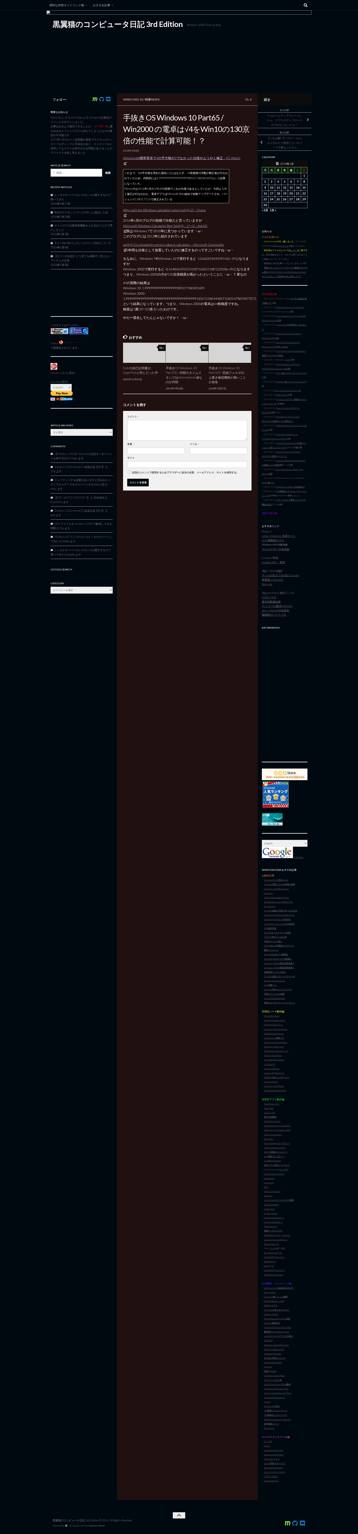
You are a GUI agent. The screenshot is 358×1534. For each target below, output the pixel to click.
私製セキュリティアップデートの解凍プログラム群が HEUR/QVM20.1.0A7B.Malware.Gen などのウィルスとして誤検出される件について (284, 272)
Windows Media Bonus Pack (276, 1345)
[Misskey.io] (94, 99)
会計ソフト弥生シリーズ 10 (277, 1165)
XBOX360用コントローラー (276, 1077)
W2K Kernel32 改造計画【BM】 (279, 1288)
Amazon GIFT (59, 373)
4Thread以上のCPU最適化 (276, 954)
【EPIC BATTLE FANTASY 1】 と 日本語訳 (79, 497)
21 (297, 193)
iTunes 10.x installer (273, 1134)
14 (297, 187)
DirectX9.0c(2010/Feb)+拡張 (277, 1318)
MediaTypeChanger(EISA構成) (277, 1384)
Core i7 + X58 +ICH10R (274, 1472)
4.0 (272, 1265)
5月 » (273, 210)
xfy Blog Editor (271, 1213)
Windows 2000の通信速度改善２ (279, 967)
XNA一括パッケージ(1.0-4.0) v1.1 (291, 373)
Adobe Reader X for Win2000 (277, 1125)
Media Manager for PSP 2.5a (276, 1143)
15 (304, 187)
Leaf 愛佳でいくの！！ (274, 1156)
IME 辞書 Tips (270, 985)
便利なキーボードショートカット (279, 1002)
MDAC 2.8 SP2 (270, 1305)
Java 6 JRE (268, 1108)
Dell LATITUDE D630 (273, 1467)
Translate (298, 857)
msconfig (268, 1366)
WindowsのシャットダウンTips (278, 902)
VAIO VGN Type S (271, 1459)
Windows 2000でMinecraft (276, 889)
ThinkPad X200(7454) (274, 1450)
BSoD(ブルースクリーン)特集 (277, 932)
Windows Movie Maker (274, 1375)
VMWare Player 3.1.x (273, 1024)
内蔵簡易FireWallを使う (275, 972)
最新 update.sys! (271, 950)
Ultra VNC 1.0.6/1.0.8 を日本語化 (279, 924)
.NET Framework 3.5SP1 (274, 1147)
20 (291, 193)
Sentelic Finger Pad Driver (275, 1042)
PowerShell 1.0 (270, 1226)
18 (278, 193)
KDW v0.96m (282, 395)
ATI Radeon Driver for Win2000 (290, 307)
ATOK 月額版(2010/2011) (275, 1152)
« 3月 (265, 210)
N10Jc (267, 1445)
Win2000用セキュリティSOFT (278, 989)
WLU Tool (268, 893)
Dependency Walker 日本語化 (277, 919)
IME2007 (268, 1340)
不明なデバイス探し (273, 941)
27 (291, 199)
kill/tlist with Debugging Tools (277, 1393)
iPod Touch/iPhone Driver (275, 1090)
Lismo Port (269, 1182)
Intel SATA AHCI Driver (274, 1059)
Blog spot (267, 584)
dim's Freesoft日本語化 (275, 610)
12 (284, 187)
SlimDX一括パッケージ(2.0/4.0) (290, 381)
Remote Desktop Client (274, 980)
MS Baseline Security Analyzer (277, 1419)
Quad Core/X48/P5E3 (274, 1454)
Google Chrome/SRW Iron (275, 1239)
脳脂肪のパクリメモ (274, 614)
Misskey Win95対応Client (276, 880)
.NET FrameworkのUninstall (276, 897)
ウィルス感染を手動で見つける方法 (280, 910)
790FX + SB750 (271, 1476)
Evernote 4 (269, 1139)
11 (278, 187)
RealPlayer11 (270, 1261)
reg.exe (267, 1401)
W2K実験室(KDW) (273, 540)
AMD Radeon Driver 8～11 (276, 1051)
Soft (281, 1169)
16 (265, 193)
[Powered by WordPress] (66, 1525)
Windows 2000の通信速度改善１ (279, 963)
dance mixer (269, 1178)
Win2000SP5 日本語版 (275, 549)
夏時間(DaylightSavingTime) (276, 1331)
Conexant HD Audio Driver (276, 1029)
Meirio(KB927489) (273, 1362)
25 (278, 199)
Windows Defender (272, 1353)
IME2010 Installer (272, 1121)
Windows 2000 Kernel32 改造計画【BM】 (79, 467)
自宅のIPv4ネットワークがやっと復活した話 (81, 212)
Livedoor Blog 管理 (273, 562)
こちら (294, 250)
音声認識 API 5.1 (271, 1423)
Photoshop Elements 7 (274, 1217)
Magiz (74, 458)
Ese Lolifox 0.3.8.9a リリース (288, 390)
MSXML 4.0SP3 (271, 1314)
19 (284, 193)
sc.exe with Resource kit (274, 1397)
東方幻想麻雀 (270, 1117)
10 (271, 187)
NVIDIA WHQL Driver (274, 1033)
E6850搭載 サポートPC (275, 1463)
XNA (266, 1292)
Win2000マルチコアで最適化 (277, 959)
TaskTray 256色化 (271, 1406)
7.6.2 (272, 1248)
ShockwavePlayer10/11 (274, 1270)
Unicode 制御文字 (272, 1323)
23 (265, 199)
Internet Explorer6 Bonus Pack (277, 1327)
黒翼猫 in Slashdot (272, 579)
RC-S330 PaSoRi (271, 1204)
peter (54, 488)
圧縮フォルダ (270, 1371)
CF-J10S (268, 1441)
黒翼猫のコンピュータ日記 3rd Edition (118, 24)
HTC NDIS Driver (271, 1016)
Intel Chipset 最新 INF (274, 1038)
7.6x (280, 1252)
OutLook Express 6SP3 (274, 1301)
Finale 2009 (269, 1209)
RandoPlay (57, 502)
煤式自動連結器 (271, 601)
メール (195, 444)
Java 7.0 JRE (269, 1112)
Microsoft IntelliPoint (274, 1086)
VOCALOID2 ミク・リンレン (277, 1235)
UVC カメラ (269, 1064)
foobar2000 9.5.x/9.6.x (274, 1257)
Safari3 (267, 1265)
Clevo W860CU (271, 1480)
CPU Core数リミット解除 (276, 1296)
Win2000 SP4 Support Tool (276, 1388)
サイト (131, 457)
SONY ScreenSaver (272, 1191)
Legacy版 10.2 (268, 482)
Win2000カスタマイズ (274, 998)
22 (304, 193)
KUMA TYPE (269, 597)
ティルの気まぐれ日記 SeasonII (280, 575)
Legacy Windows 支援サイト (278, 536)
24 (271, 199)
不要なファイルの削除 (274, 994)
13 (291, 187)
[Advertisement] (284, 693)
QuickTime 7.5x (271, 1252)
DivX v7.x (268, 1195)
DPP (286, 1169)
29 (304, 199)
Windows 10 (133, 99)
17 (271, 193)
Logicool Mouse (271, 1081)
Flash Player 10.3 (271, 1104)
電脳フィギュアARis (273, 1230)
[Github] (101, 99)
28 (297, 199)
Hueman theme (97, 1525)
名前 (131, 444)
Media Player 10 (271, 1244)
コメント (133, 416)
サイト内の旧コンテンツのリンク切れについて (82, 243)
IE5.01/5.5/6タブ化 (273, 1380)
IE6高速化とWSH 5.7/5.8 (275, 1415)
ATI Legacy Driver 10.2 (274, 1046)
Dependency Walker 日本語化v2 (290, 487)
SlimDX (272, 1292)
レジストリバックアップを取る (278, 1336)
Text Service (269, 1428)
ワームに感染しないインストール (279, 976)
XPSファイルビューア (274, 1349)
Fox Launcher (269, 906)
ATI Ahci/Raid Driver (273, 1055)
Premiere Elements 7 (273, 1222)
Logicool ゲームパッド (274, 1073)
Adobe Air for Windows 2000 (277, 1130)
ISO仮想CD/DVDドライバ (275, 1410)
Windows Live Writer (273, 1274)
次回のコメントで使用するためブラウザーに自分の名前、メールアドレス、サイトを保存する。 (185, 472)
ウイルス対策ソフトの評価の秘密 (279, 884)
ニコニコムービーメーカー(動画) (279, 1200)
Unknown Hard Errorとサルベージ (279, 915)
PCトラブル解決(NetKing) (277, 606)
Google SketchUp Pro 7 (274, 1174)
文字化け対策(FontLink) (274, 1358)
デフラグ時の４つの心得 (275, 937)
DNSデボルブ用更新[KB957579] (279, 945)
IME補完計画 (270, 928)
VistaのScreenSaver (272, 1160)
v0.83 (287, 359)
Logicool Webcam (271, 1068)
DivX (266, 1187)
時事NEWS (152, 99)
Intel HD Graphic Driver (274, 1020)
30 (265, 205)
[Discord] (108, 99)
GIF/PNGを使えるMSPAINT (276, 1310)
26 (284, 199)
